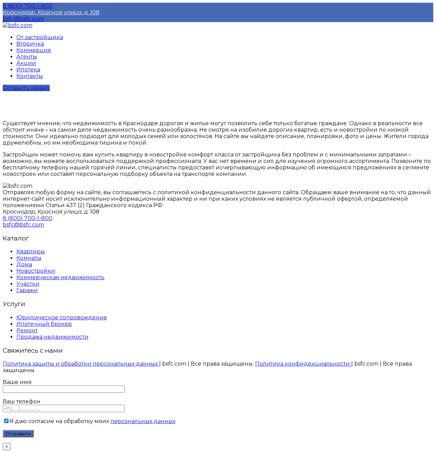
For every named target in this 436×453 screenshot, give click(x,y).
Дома (24, 264)
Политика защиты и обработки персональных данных (81, 363)
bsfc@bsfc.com (23, 19)
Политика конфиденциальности (303, 363)
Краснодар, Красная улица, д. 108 (51, 12)
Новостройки (35, 271)
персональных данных (142, 421)
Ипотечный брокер (44, 324)
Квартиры (30, 251)
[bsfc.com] (17, 25)
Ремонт (27, 330)
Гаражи (27, 290)
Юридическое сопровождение (61, 317)
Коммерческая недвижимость (60, 277)
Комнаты (29, 258)
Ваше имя (17, 382)
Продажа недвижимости (52, 337)
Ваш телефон (22, 401)
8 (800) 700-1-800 (27, 6)
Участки (28, 284)
